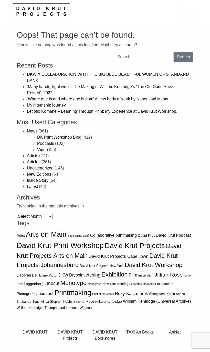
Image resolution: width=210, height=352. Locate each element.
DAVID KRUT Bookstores (105, 335)
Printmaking (73, 293)
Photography (27, 294)
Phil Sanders (164, 284)
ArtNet (175, 332)
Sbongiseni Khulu (162, 294)
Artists (32, 156)
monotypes (94, 284)
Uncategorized (40, 168)
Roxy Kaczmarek (131, 293)
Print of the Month (103, 294)
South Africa (40, 301)
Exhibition (114, 274)
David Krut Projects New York (102, 266)
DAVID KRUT (35, 332)
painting (122, 284)
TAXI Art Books (140, 332)
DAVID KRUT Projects (70, 335)
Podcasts (45, 143)
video (90, 301)
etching (93, 275)
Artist (21, 235)
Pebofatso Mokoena (141, 284)
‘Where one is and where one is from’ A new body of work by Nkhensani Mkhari (98, 99)
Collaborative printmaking (113, 235)
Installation (145, 275)
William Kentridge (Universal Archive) (157, 301)
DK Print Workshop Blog (59, 137)
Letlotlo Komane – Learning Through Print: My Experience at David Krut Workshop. (102, 111)
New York (109, 284)
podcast (46, 293)
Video (42, 149)
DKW (63, 275)
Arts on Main (46, 234)
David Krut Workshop (153, 265)
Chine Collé (82, 235)
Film (133, 275)
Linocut (52, 283)
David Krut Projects (135, 246)
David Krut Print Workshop (60, 245)
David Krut (146, 235)
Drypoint (77, 275)
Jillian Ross (168, 275)
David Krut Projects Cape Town (118, 256)
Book (71, 235)
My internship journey (46, 105)
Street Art (79, 301)
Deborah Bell (27, 275)
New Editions (39, 174)
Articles (33, 162)
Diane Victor (48, 275)
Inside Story (37, 180)
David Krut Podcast (173, 235)
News (32, 131)
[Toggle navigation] (189, 11)
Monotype (73, 283)
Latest (32, 186)
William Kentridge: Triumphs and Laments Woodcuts (55, 308)
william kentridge (108, 301)
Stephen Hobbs (61, 301)
